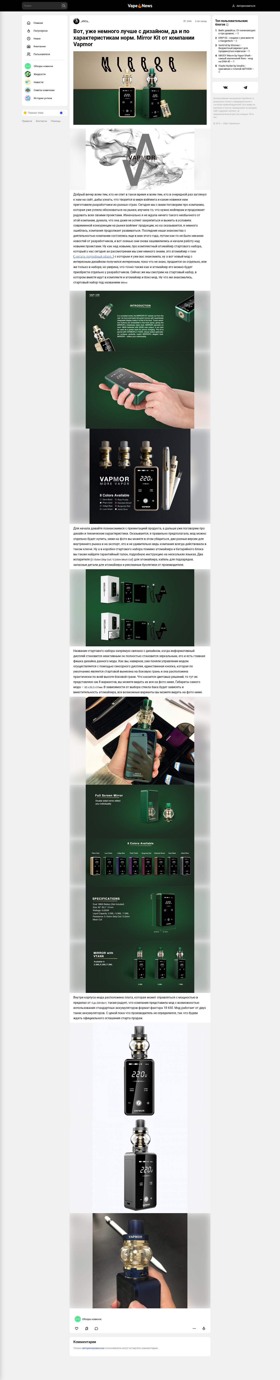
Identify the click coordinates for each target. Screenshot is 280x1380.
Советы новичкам (44, 90)
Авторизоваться (246, 5)
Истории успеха (43, 98)
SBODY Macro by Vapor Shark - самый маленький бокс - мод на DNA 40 (235, 58)
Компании (40, 46)
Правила (27, 121)
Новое (37, 38)
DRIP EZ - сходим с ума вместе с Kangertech (236, 39)
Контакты (41, 121)
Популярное (41, 30)
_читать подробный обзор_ (93, 256)
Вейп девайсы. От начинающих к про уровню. (236, 32)
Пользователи (42, 54)
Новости (38, 82)
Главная (38, 23)
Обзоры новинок (43, 66)
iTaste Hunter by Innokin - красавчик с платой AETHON (236, 68)
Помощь (56, 121)
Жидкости (40, 74)
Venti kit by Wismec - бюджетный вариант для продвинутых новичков (234, 48)
